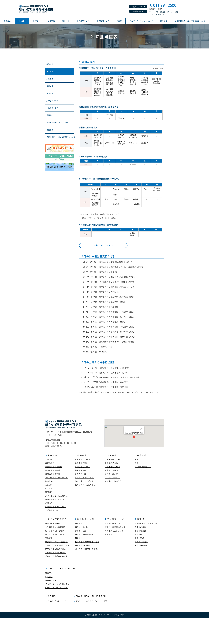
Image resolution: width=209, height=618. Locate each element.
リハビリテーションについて (57, 122)
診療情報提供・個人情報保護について (60, 137)
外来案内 (49, 71)
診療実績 (49, 86)
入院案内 (49, 79)
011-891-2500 (55, 435)
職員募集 (49, 130)
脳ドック (49, 93)
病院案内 (49, 64)
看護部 (49, 115)
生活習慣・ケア (52, 108)
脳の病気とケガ (52, 101)
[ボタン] (59, 148)
